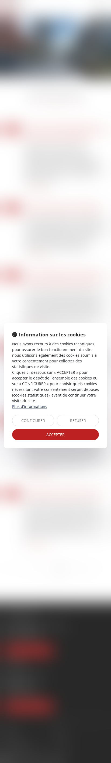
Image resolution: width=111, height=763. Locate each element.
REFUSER (78, 420)
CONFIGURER (33, 420)
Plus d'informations (29, 406)
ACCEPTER (55, 434)
